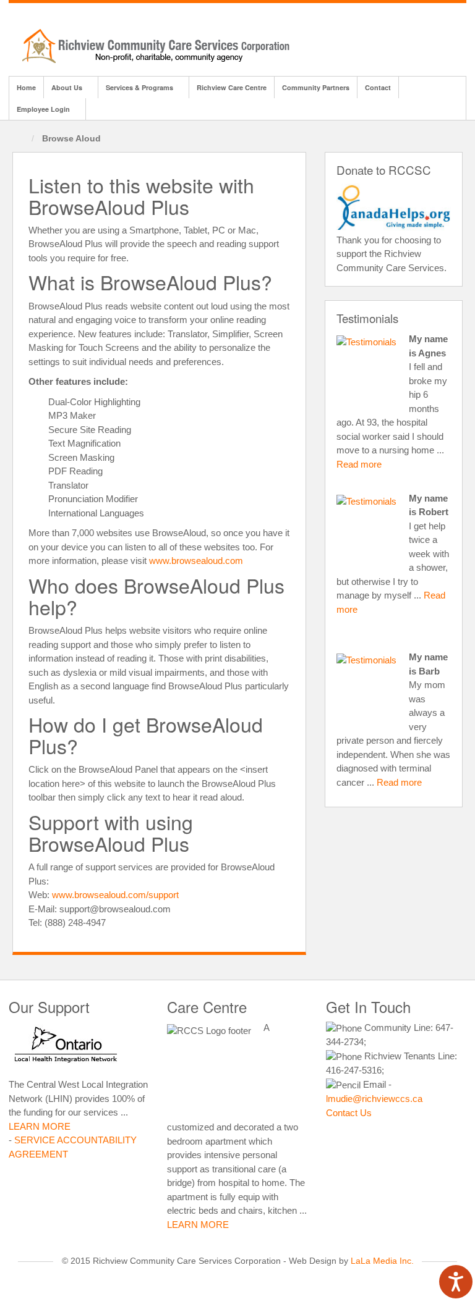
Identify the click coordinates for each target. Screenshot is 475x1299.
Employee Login (43, 109)
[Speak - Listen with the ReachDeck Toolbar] (456, 1281)
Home (26, 87)
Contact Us (349, 1113)
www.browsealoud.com (196, 560)
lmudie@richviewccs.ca (374, 1098)
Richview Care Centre (232, 87)
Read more (359, 464)
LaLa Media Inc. (382, 1261)
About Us (66, 87)
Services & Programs (139, 87)
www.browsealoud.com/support (115, 894)
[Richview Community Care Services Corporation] (160, 45)
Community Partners (315, 87)
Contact (378, 87)
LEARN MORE (40, 1126)
